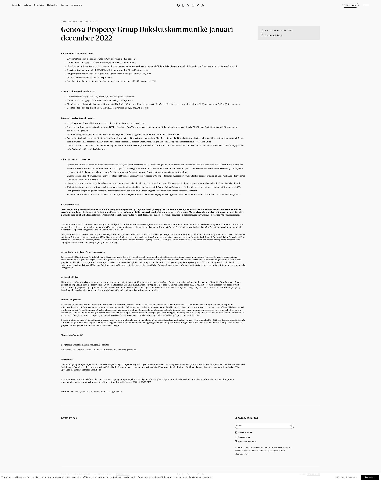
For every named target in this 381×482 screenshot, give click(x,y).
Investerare (76, 5)
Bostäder (16, 5)
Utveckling (39, 5)
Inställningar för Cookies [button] (346, 477)
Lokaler (27, 5)
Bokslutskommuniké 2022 (278, 30)
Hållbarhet (52, 5)
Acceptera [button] (370, 477)
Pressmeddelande (273, 35)
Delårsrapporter (245, 432)
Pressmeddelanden (247, 441)
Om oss (64, 5)
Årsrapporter (244, 437)
